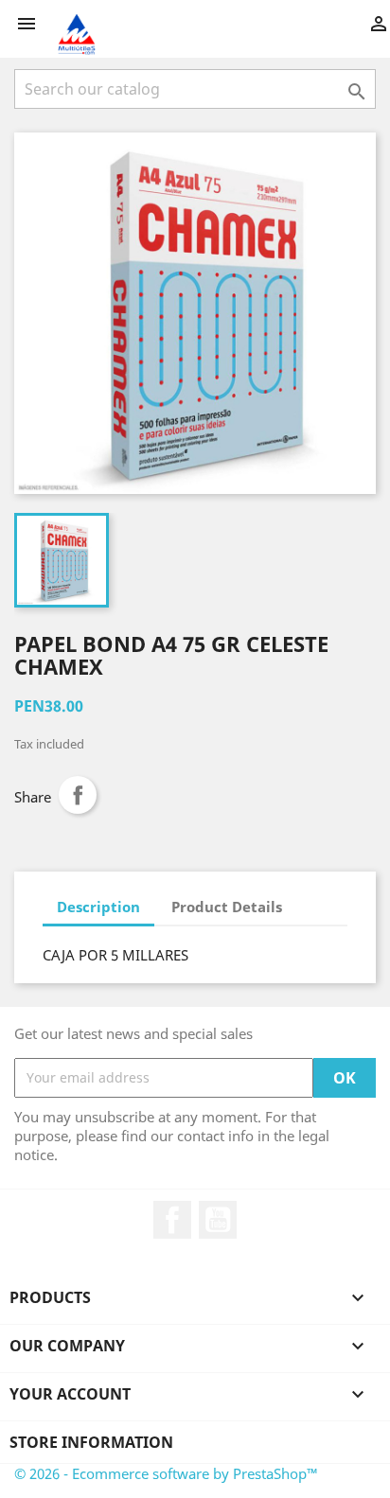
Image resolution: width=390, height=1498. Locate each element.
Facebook (172, 1220)
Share (78, 795)
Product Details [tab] (226, 906)
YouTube (218, 1220)
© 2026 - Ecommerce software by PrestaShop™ (166, 1473)
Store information (91, 1442)
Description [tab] (98, 906)
